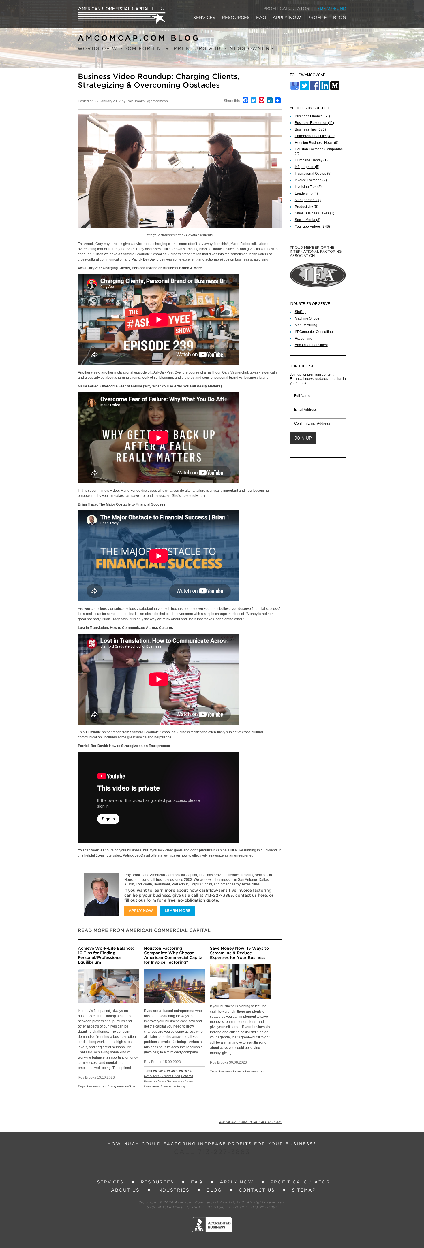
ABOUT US (125, 1190)
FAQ (261, 18)
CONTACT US (257, 1190)
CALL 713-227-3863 (212, 1152)
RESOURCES (236, 18)
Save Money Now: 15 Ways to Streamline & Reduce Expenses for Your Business (239, 953)
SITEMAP (304, 1190)
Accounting (303, 338)
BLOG (339, 18)
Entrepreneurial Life (121, 1086)
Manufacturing (306, 325)
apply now (141, 911)
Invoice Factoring (173, 1086)
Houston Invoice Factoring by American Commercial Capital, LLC (122, 15)
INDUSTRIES (173, 1190)
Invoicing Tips (308, 187)
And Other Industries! (311, 345)
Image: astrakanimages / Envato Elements (180, 235)
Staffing (301, 312)
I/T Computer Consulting (314, 332)
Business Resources (314, 123)
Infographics (307, 167)
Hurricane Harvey (311, 160)
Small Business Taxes (314, 213)
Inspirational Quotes (313, 173)
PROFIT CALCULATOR (286, 8)
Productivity (306, 207)
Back (274, 1101)
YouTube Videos (312, 227)
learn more (178, 911)
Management (308, 200)
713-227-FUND (331, 8)
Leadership (306, 193)
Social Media (307, 220)
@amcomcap (157, 101)
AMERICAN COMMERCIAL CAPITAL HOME (250, 1122)
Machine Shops (307, 318)
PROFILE (317, 18)
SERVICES (204, 18)
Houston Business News (316, 143)
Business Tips (97, 1086)
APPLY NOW (287, 18)
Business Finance (165, 1070)
